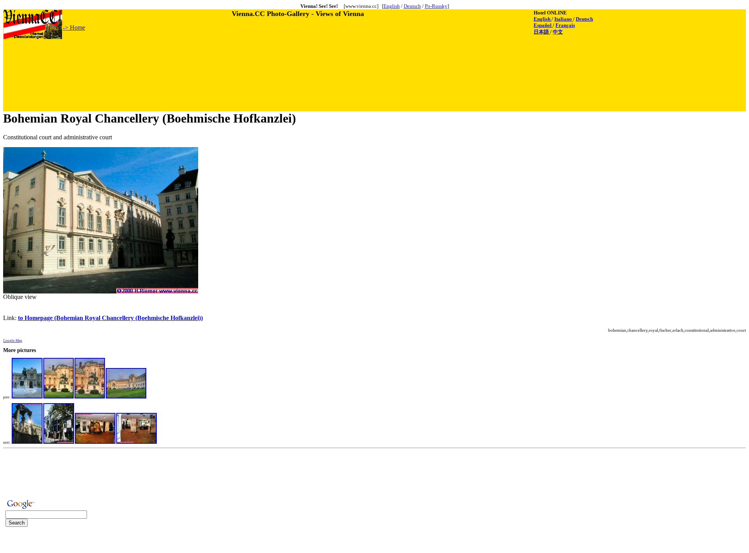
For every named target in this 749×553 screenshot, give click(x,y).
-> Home (74, 27)
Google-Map (12, 341)
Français (565, 25)
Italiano (563, 19)
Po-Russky (436, 6)
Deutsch (412, 6)
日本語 (542, 32)
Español (543, 25)
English (391, 6)
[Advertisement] (146, 57)
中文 (558, 32)
